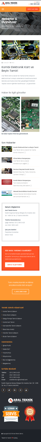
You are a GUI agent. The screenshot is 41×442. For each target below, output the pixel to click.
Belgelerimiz (7, 363)
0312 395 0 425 (21, 292)
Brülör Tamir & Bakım (10, 336)
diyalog (15, 438)
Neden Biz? (6, 349)
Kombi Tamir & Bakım (10, 311)
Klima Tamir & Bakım (9, 315)
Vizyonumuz (7, 353)
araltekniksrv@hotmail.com (18, 380)
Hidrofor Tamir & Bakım (10, 333)
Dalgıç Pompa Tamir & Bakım (12, 319)
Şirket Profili (7, 346)
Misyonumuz (7, 356)
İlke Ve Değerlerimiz (9, 360)
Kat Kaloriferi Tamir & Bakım (12, 326)
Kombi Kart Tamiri (9, 322)
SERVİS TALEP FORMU (14, 265)
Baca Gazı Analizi (8, 329)
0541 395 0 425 (34, 4)
